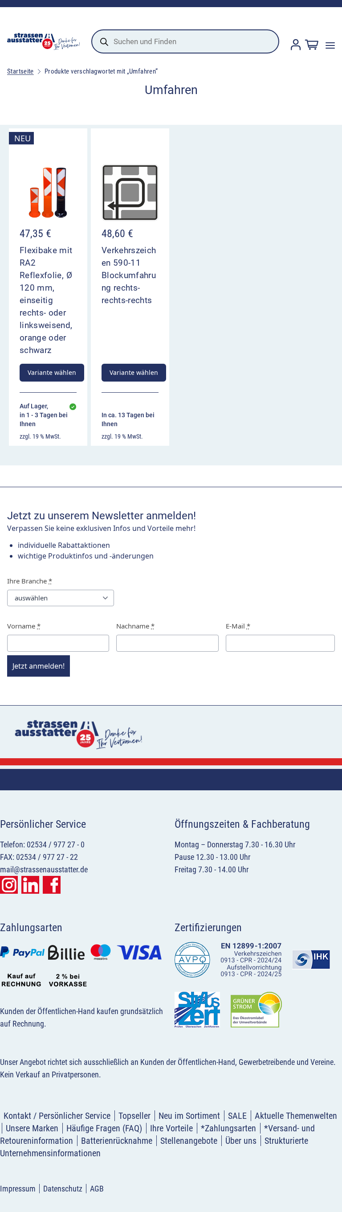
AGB (97, 1188)
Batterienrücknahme (116, 1140)
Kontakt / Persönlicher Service (57, 1115)
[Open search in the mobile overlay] (185, 41)
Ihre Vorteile (171, 1128)
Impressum (18, 1188)
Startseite (20, 71)
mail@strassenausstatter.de (44, 869)
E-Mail (238, 625)
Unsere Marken (32, 1128)
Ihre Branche (29, 580)
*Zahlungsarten (228, 1128)
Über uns (240, 1140)
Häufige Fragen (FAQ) (104, 1128)
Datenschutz (62, 1188)
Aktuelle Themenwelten (296, 1115)
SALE (237, 1115)
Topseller (134, 1115)
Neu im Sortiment (189, 1115)
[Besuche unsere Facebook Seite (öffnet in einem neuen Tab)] (52, 885)
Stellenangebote (188, 1140)
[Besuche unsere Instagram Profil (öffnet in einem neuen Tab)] (9, 885)
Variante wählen (52, 372)
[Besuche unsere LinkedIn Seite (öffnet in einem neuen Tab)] (30, 885)
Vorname (24, 625)
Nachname (135, 625)
